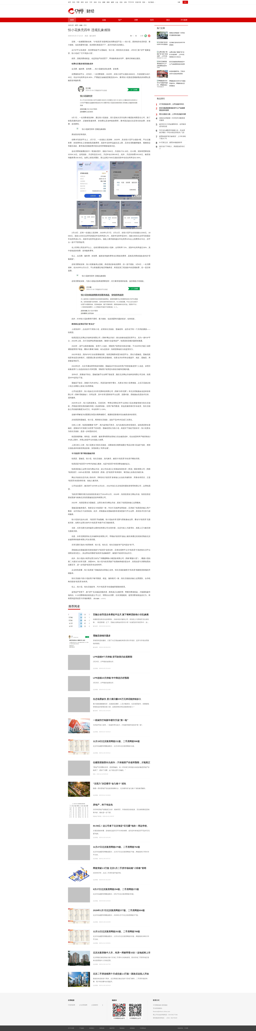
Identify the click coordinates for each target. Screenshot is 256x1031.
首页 (69, 2)
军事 (78, 2)
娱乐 (86, 2)
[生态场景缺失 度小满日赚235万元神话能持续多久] (79, 708)
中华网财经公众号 (135, 1018)
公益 (116, 2)
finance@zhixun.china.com (161, 1011)
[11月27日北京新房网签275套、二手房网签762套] (79, 856)
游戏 (95, 2)
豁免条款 (122, 1028)
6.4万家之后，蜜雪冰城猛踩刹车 (170, 142)
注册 (179, 2)
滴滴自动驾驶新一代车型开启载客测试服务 (172, 119)
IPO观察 (184, 20)
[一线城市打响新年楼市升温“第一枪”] (79, 726)
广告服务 (81, 1028)
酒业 (168, 20)
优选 (121, 2)
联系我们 (91, 1028)
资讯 (73, 2)
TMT (88, 20)
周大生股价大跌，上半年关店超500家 (172, 114)
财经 (82, 2)
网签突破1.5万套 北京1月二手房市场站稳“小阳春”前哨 (119, 868)
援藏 (103, 2)
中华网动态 (143, 1028)
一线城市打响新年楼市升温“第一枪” (110, 720)
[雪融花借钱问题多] (79, 641)
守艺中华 (131, 2)
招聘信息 (102, 1028)
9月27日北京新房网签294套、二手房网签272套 (116, 889)
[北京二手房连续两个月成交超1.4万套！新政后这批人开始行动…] (79, 979)
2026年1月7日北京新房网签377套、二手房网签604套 (119, 910)
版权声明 (112, 1028)
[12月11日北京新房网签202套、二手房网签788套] (79, 937)
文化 (99, 2)
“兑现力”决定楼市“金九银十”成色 (109, 783)
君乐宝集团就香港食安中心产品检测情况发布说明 (172, 109)
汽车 (91, 2)
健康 (112, 2)
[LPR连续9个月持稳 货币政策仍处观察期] (79, 666)
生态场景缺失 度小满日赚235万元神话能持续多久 (117, 699)
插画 (108, 2)
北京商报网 (83, 1005)
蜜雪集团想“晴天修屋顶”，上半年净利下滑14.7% (172, 137)
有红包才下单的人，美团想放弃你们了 (172, 147)
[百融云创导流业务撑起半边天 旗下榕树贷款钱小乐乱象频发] (79, 620)
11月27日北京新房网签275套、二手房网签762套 (116, 847)
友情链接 (132, 1028)
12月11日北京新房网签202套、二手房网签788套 (116, 931)
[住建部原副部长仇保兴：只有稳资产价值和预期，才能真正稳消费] (79, 771)
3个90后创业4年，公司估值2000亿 (171, 104)
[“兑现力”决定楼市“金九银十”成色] (79, 789)
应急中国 (138, 2)
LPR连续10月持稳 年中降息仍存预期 (111, 678)
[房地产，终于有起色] (79, 814)
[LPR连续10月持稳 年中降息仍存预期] (79, 687)
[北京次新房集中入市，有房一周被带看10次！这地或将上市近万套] (79, 959)
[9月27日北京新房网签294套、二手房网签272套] (79, 898)
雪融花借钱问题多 (102, 635)
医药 (152, 20)
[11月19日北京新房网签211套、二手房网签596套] (79, 747)
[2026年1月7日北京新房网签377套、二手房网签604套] (79, 916)
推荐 (72, 20)
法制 (125, 2)
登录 (185, 2)
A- (136, 36)
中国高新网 (71, 1005)
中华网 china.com (76, 11)
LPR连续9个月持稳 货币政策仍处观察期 (112, 657)
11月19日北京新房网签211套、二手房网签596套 (116, 741)
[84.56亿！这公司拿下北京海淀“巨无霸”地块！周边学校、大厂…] (79, 835)
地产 (120, 20)
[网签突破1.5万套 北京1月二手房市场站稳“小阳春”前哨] (79, 874)
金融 (104, 20)
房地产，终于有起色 (103, 804)
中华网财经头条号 (119, 1018)
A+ (131, 36)
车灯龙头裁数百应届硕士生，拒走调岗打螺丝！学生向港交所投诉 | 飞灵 (172, 131)
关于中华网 (71, 1028)
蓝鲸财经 (95, 1005)
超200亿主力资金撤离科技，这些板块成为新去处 (172, 125)
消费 (136, 20)
